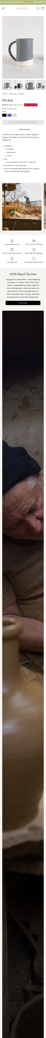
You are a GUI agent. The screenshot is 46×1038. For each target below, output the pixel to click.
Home (4, 94)
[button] (37, 8)
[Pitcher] (7, 85)
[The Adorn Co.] (23, 8)
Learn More (23, 303)
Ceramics (12, 94)
